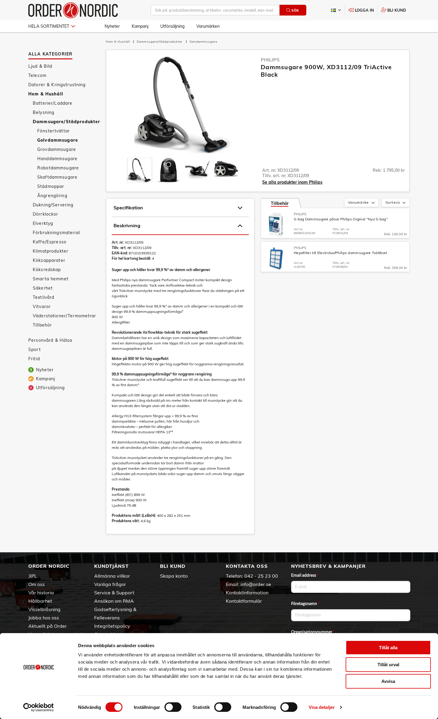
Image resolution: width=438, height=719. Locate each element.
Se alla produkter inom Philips (292, 182)
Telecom (37, 75)
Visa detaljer (322, 707)
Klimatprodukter (50, 251)
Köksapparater (49, 260)
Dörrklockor (45, 214)
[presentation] (139, 170)
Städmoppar (50, 186)
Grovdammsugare (56, 149)
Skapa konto (174, 576)
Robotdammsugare (58, 168)
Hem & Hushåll (45, 94)
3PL (32, 576)
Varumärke (358, 202)
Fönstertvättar (53, 131)
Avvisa (388, 681)
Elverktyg (43, 223)
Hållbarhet (40, 601)
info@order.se (255, 584)
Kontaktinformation (247, 593)
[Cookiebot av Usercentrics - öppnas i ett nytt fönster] (39, 707)
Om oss (36, 584)
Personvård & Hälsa (50, 340)
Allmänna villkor (112, 576)
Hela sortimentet (48, 26)
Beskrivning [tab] (127, 225)
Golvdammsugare (57, 140)
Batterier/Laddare (52, 103)
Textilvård (43, 297)
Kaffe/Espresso (49, 242)
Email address (305, 575)
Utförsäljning (172, 26)
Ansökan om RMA (114, 601)
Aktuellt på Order (47, 626)
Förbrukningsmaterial (56, 232)
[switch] (172, 707)
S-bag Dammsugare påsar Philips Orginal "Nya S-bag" (341, 219)
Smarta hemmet (51, 279)
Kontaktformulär (244, 601)
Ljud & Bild (40, 66)
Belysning (43, 112)
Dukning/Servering (53, 205)
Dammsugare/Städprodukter (66, 121)
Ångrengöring (52, 195)
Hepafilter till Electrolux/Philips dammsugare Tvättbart (340, 253)
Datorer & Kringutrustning (57, 84)
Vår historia (41, 593)
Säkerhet (43, 288)
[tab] (140, 170)
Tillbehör (42, 325)
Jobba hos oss (43, 618)
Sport (34, 349)
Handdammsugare (57, 158)
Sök (295, 10)
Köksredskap (47, 269)
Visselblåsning (44, 609)
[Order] (73, 10)
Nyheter (112, 26)
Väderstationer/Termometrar (64, 315)
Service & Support (114, 593)
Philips (270, 60)
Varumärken (208, 26)
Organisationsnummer (313, 632)
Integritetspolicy (112, 626)
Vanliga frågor (110, 584)
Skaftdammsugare (57, 177)
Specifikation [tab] (128, 208)
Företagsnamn (305, 604)
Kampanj (140, 26)
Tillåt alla (388, 647)
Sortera (393, 202)
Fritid (34, 358)
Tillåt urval (388, 664)
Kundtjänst (111, 566)
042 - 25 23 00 (261, 576)
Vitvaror (42, 306)
